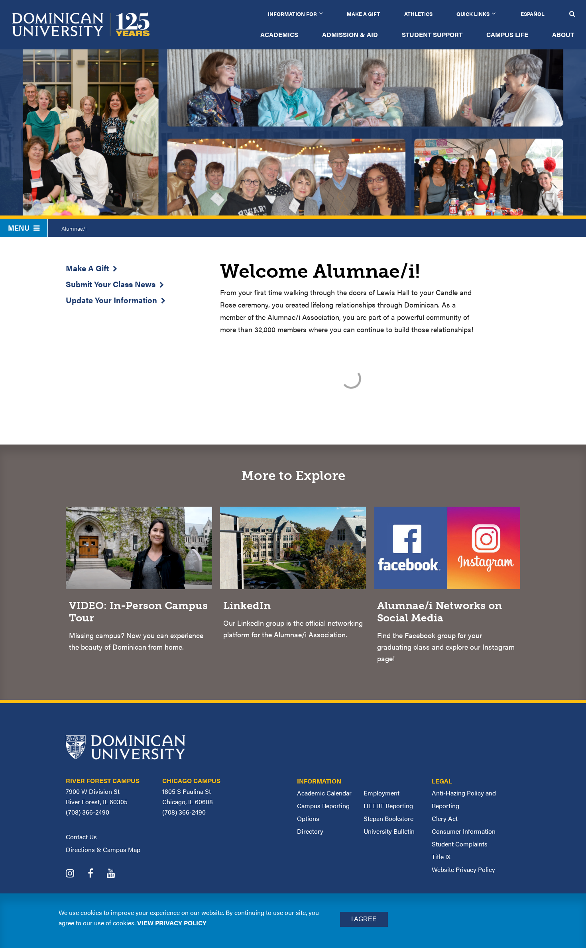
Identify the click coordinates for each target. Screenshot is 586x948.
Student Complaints (460, 843)
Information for (292, 14)
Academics (279, 34)
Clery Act (445, 818)
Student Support (432, 34)
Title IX (441, 856)
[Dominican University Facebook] (96, 874)
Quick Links (473, 14)
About (563, 34)
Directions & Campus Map (103, 849)
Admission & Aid (350, 34)
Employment (381, 792)
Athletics (418, 14)
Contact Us (81, 836)
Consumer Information (464, 831)
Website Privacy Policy (463, 869)
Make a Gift (363, 14)
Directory (310, 831)
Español (533, 14)
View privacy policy (171, 922)
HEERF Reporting (388, 805)
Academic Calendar (324, 792)
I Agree (364, 919)
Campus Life (507, 34)
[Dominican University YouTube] (117, 874)
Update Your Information (111, 300)
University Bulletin (389, 831)
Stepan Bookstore (388, 818)
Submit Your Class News (110, 284)
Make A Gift (87, 268)
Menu (18, 228)
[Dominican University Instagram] (76, 874)
